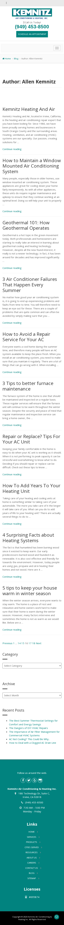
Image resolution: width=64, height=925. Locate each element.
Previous (7, 643)
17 (30, 643)
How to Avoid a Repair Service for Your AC (26, 337)
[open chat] (55, 918)
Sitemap (31, 878)
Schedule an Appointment (32, 34)
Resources (32, 852)
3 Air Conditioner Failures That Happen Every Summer (29, 284)
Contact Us (31, 867)
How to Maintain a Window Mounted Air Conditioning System (31, 165)
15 (22, 643)
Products (31, 842)
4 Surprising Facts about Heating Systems (28, 537)
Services (31, 836)
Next (38, 643)
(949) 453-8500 (32, 26)
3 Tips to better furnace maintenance (27, 386)
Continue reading (11, 149)
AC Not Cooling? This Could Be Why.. (29, 739)
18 (33, 643)
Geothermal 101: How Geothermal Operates (26, 225)
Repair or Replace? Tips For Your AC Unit (31, 439)
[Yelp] (34, 780)
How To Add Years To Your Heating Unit (31, 488)
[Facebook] (23, 780)
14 (19, 643)
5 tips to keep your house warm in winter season (29, 590)
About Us (32, 857)
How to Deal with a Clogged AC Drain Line (32, 742)
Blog (16, 58)
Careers (31, 862)
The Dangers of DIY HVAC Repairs (28, 728)
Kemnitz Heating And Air (28, 109)
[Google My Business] (40, 780)
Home (8, 58)
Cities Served (32, 847)
